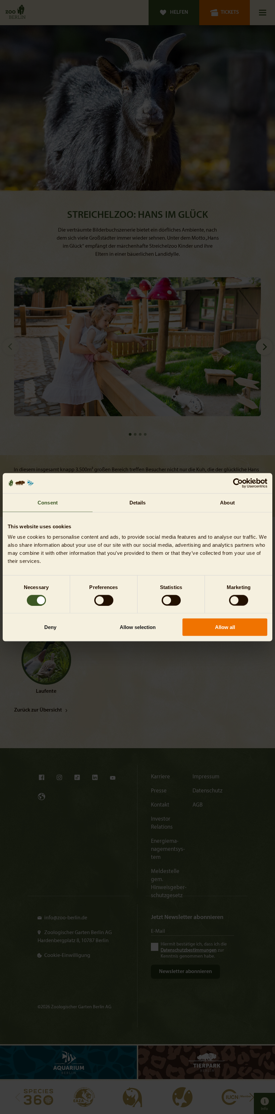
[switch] (103, 600)
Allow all (225, 627)
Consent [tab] (48, 502)
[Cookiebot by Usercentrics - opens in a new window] (238, 483)
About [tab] (227, 502)
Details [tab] (137, 502)
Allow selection (138, 627)
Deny (50, 627)
